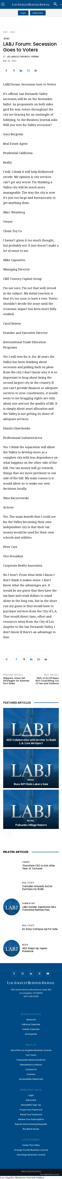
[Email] (28, 70)
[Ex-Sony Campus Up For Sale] (11, 927)
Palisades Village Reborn (31, 825)
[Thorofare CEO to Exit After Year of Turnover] (11, 865)
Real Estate (28, 883)
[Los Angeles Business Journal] (31, 4)
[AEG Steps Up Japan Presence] (11, 948)
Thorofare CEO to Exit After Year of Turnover (38, 867)
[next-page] (10, 835)
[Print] (35, 70)
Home (5, 32)
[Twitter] (13, 70)
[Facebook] (6, 70)
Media (30, 780)
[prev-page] (5, 835)
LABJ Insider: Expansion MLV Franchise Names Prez (39, 908)
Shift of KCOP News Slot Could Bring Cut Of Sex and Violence (47, 681)
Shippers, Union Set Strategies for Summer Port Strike (16, 681)
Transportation (30, 736)
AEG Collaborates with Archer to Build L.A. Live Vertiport (31, 741)
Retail (30, 821)
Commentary (28, 903)
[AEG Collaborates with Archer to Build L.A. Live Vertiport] (31, 727)
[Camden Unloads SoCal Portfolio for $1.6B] (11, 886)
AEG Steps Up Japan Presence (34, 950)
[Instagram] (22, 974)
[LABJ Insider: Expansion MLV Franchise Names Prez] (11, 907)
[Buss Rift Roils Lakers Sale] (31, 768)
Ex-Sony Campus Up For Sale (40, 929)
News (12, 32)
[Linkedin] (21, 70)
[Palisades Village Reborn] (31, 809)
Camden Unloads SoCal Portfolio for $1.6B (37, 888)
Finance (26, 862)
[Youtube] (48, 974)
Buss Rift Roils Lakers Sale (31, 784)
